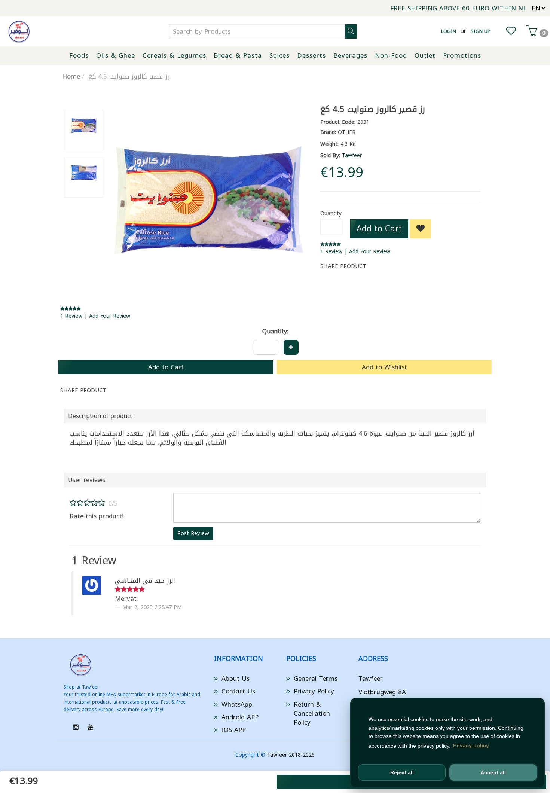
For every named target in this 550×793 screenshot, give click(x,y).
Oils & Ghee (115, 55)
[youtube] (91, 727)
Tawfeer (352, 155)
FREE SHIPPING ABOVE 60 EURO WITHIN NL (458, 8)
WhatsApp (236, 704)
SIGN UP (481, 31)
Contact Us (238, 691)
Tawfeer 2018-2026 (291, 755)
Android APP (240, 717)
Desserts (311, 55)
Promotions (462, 55)
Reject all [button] (402, 772)
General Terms (315, 678)
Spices (279, 55)
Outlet (425, 55)
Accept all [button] (493, 772)
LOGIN (448, 31)
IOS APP (233, 730)
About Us (235, 678)
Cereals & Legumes (174, 55)
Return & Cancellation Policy (312, 713)
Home (71, 76)
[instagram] (76, 727)
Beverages (350, 55)
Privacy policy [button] (471, 745)
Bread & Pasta (238, 55)
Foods (79, 55)
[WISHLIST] (511, 33)
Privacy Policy (314, 691)
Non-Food (391, 55)
